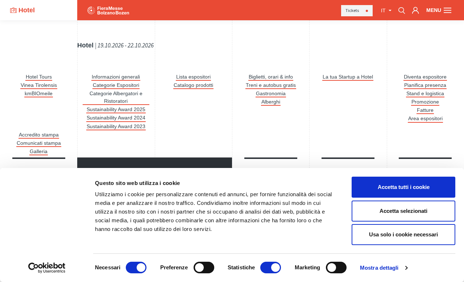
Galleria (38, 151)
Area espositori (425, 118)
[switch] (204, 267)
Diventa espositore (425, 77)
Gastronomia (271, 93)
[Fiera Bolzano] (108, 10)
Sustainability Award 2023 (116, 126)
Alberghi (270, 102)
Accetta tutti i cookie (404, 187)
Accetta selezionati (403, 211)
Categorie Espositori (116, 85)
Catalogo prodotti (193, 85)
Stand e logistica (425, 93)
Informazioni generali (116, 77)
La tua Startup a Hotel (348, 77)
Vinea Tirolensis (39, 85)
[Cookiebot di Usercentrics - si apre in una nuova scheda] (47, 267)
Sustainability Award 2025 (116, 109)
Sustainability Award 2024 (116, 118)
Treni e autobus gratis (271, 85)
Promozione (425, 102)
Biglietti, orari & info (271, 77)
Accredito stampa (39, 135)
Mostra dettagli (379, 268)
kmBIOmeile (39, 93)
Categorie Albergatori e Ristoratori (116, 97)
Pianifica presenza (425, 85)
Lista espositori (193, 77)
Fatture (425, 110)
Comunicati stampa (39, 143)
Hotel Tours (39, 77)
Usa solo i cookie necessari (403, 234)
